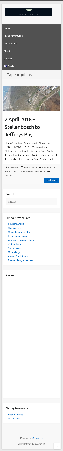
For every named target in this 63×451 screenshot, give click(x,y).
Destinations (10, 43)
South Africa (39, 171)
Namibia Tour (14, 228)
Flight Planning (15, 414)
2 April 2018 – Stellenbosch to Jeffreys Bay (22, 127)
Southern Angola (16, 224)
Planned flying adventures (20, 260)
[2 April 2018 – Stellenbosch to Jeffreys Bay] (31, 98)
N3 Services (37, 438)
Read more (51, 180)
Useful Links (14, 418)
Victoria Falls (14, 244)
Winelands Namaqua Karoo (21, 240)
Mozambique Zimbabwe (19, 232)
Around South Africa (18, 256)
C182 (13, 171)
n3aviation (13, 167)
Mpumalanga (14, 252)
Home (7, 28)
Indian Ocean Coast (17, 236)
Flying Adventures (13, 35)
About (7, 51)
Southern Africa (15, 248)
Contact (8, 58)
